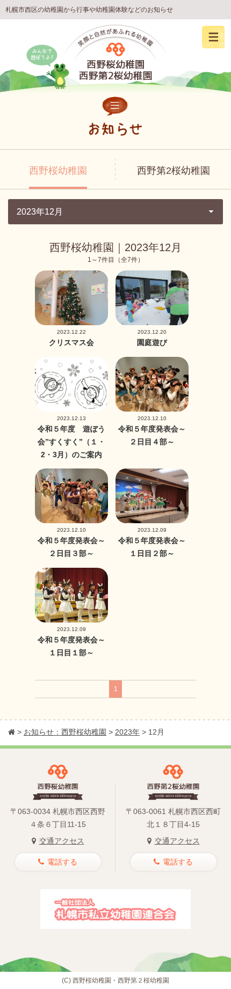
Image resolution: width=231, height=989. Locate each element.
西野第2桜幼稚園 (173, 170)
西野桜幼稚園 (58, 170)
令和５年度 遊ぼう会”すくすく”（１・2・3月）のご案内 (71, 441)
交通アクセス (61, 841)
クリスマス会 (71, 342)
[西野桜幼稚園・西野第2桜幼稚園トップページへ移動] (11, 732)
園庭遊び (152, 342)
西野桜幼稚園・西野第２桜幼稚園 (121, 980)
